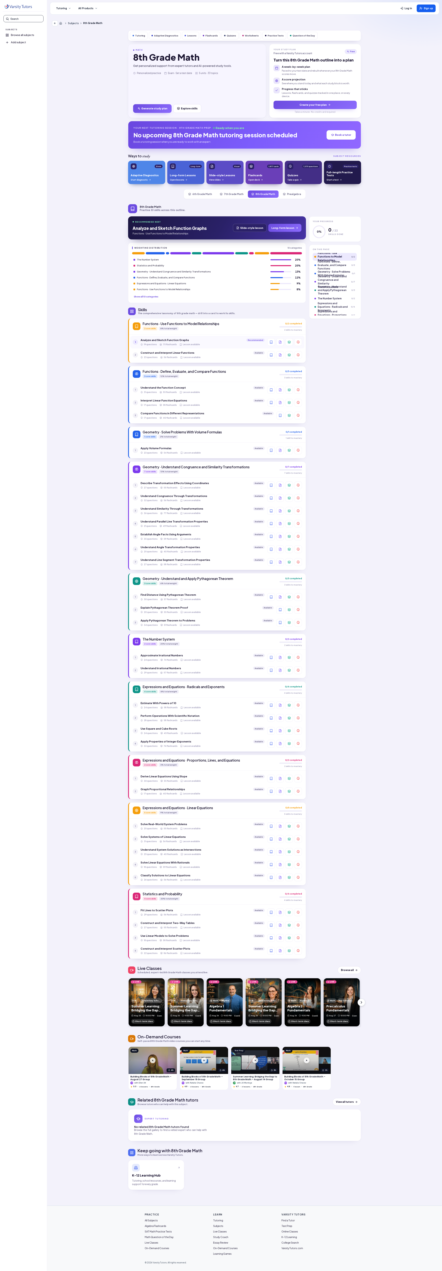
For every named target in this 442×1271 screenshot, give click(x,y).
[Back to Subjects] (55, 23)
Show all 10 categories (146, 296)
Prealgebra (294, 194)
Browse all (347, 970)
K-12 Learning (289, 1237)
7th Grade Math (234, 194)
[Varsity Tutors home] (18, 7)
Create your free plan (313, 104)
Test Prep (286, 1225)
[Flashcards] (289, 342)
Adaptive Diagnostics (166, 35)
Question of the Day (304, 35)
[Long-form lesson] (271, 342)
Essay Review (220, 1242)
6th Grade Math (202, 194)
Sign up (428, 8)
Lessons (191, 35)
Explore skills (189, 108)
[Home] (61, 23)
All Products (85, 8)
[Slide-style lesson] (280, 342)
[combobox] (25, 18)
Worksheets (252, 35)
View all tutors (345, 1101)
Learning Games (222, 1253)
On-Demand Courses (157, 1248)
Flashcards (211, 35)
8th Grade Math (265, 194)
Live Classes (151, 1242)
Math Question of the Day (159, 1237)
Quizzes (231, 35)
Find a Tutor (288, 1220)
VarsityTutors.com (292, 1248)
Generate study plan (154, 108)
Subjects (73, 23)
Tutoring (61, 8)
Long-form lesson (282, 227)
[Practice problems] (298, 342)
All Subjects (151, 1220)
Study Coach (220, 1237)
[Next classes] (361, 1002)
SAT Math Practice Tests (158, 1231)
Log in (408, 8)
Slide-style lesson (251, 227)
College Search (290, 1242)
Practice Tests (276, 35)
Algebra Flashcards (155, 1225)
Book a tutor (343, 134)
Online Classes (289, 1231)
